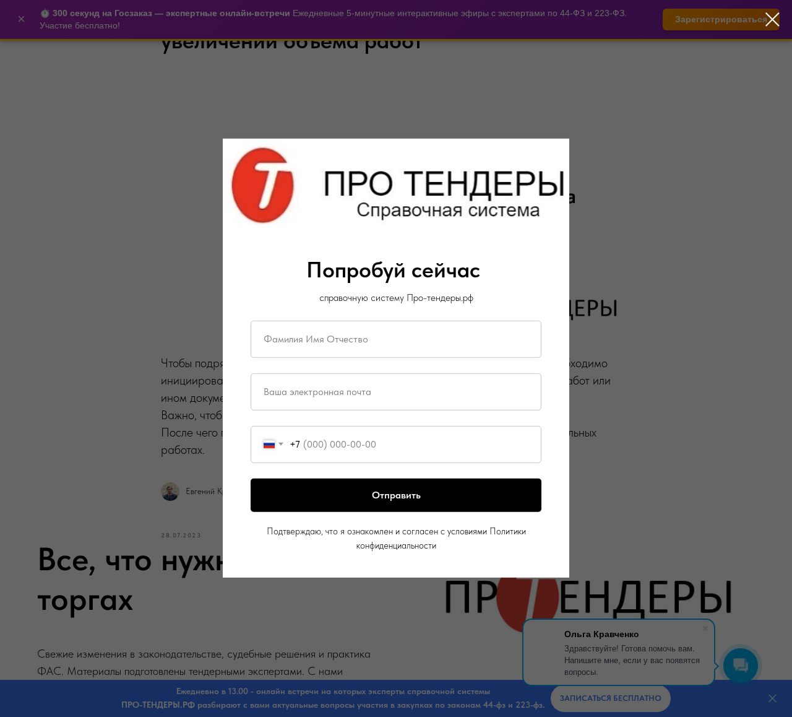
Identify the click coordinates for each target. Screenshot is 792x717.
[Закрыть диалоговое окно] (772, 19)
